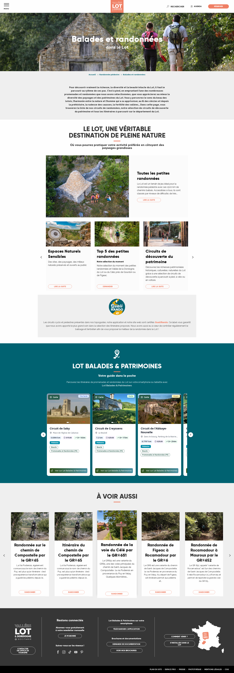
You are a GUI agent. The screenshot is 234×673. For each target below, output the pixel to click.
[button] (177, 6)
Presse (182, 669)
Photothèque (194, 669)
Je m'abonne (70, 636)
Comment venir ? (179, 636)
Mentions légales (213, 669)
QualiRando (161, 322)
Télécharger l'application (126, 629)
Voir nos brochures (126, 650)
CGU (227, 669)
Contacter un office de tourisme (23, 650)
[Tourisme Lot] (117, 6)
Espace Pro (170, 669)
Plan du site (156, 669)
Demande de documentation (126, 644)
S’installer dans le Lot (179, 644)
